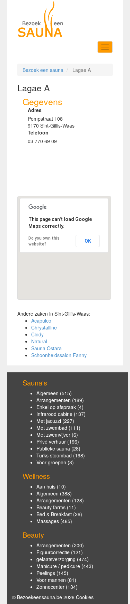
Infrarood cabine (54, 413)
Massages (47, 521)
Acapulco (41, 320)
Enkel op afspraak (56, 406)
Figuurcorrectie (53, 552)
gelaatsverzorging (56, 559)
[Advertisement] (49, 173)
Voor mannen (51, 579)
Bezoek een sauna (43, 69)
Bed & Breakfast (54, 514)
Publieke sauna (53, 448)
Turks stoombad (54, 455)
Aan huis (45, 486)
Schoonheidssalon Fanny (59, 355)
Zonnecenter (50, 586)
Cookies (85, 597)
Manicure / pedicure (58, 566)
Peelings (45, 572)
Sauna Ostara (46, 348)
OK (88, 241)
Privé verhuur (51, 441)
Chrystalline (44, 327)
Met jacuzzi (48, 420)
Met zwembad (51, 427)
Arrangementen (53, 400)
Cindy (37, 334)
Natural (39, 341)
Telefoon (38, 132)
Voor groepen (51, 462)
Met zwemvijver (53, 434)
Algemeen (47, 393)
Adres (35, 109)
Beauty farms (51, 507)
